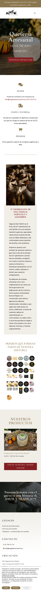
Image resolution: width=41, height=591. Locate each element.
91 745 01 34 (9, 544)
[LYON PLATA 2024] (31, 392)
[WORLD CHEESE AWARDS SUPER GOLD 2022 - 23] (20, 386)
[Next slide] (34, 445)
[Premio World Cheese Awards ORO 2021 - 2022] (26, 372)
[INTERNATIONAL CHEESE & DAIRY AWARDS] (21, 393)
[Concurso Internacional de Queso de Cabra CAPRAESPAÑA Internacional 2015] (20, 360)
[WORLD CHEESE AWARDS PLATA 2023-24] (26, 392)
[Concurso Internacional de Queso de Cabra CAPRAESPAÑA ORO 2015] (26, 360)
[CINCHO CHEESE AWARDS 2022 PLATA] (26, 377)
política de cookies (8, 576)
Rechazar (15, 588)
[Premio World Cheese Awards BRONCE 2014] (9, 366)
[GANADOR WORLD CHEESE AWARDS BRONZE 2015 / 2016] (14, 366)
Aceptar (6, 588)
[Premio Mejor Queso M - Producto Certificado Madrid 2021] (31, 372)
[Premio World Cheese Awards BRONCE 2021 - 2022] (20, 372)
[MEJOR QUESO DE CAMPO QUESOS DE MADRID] (14, 390)
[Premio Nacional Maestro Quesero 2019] (31, 366)
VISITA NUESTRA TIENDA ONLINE (20, 466)
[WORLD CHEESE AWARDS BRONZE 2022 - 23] (26, 386)
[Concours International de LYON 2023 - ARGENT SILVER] (31, 386)
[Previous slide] (6, 445)
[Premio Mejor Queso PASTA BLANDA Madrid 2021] (9, 377)
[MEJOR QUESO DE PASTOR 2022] (14, 386)
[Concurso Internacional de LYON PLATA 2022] (21, 378)
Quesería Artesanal (20, 36)
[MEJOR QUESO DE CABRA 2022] (9, 386)
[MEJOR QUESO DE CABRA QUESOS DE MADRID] (9, 390)
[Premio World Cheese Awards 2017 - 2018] (26, 365)
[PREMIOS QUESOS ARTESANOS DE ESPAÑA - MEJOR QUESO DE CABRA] (9, 360)
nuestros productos (20, 60)
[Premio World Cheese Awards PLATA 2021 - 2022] (14, 372)
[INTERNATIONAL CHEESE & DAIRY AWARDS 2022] (31, 380)
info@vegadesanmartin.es (15, 99)
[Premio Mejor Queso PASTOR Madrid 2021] (14, 377)
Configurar (26, 588)
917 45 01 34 (31, 99)
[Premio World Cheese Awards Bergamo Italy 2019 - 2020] (9, 372)
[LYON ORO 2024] (9, 400)
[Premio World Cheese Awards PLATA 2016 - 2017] (20, 366)
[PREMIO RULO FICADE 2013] (14, 360)
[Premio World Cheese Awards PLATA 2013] (31, 360)
